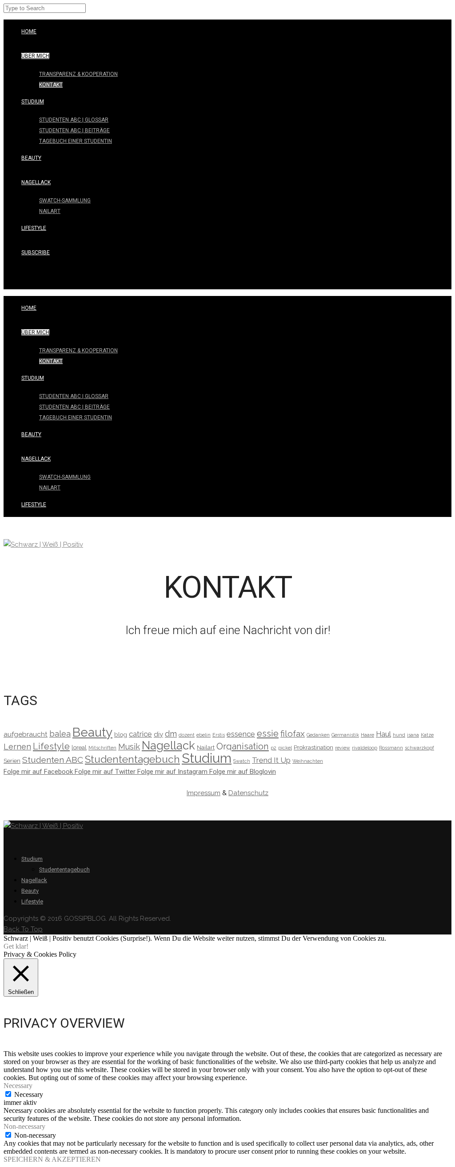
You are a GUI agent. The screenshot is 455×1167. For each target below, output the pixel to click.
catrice (140, 733)
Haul (383, 733)
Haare (367, 734)
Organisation (242, 746)
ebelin (203, 734)
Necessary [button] (18, 1085)
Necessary (28, 1094)
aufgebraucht (26, 734)
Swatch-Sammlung (65, 200)
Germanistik (345, 734)
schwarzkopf (419, 747)
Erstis (218, 734)
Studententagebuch (132, 759)
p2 (273, 747)
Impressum (203, 793)
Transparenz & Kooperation (78, 74)
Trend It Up (271, 760)
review (342, 747)
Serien (12, 760)
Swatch (241, 761)
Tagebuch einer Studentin (75, 141)
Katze (427, 734)
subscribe (35, 252)
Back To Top (23, 929)
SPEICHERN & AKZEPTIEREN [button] (52, 1159)
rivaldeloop (364, 747)
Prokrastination (313, 747)
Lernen (17, 746)
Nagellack (36, 182)
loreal (79, 747)
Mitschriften (102, 747)
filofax (292, 734)
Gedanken (318, 734)
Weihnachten (307, 761)
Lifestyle (33, 228)
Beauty (31, 158)
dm (171, 733)
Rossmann (391, 747)
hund (399, 734)
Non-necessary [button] (24, 1126)
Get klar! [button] (16, 946)
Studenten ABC (52, 760)
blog (120, 734)
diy (158, 734)
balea (60, 733)
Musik (129, 746)
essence (241, 733)
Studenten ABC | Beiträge (74, 130)
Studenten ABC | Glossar (73, 120)
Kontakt (51, 85)
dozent (187, 734)
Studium (32, 102)
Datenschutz (248, 793)
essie (268, 733)
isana (413, 734)
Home (28, 31)
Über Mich (35, 56)
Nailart (49, 211)
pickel (285, 747)
